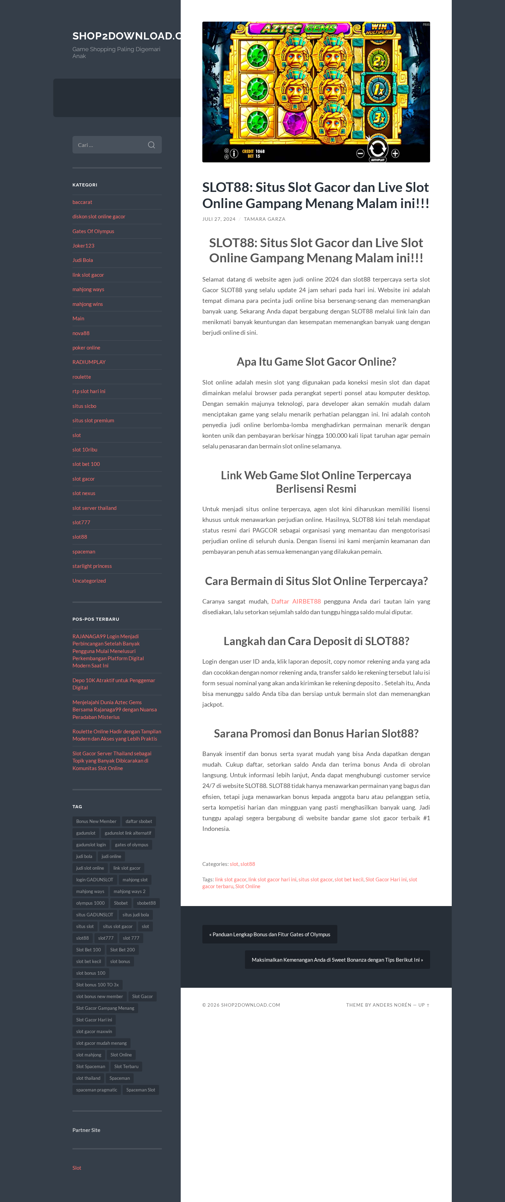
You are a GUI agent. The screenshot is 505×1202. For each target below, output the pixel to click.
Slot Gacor (142, 996)
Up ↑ (424, 1005)
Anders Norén (392, 1005)
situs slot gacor (118, 926)
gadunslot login (91, 844)
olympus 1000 (90, 903)
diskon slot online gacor (98, 216)
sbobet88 (146, 903)
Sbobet (121, 903)
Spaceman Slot (140, 1089)
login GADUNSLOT (94, 879)
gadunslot (86, 833)
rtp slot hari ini (88, 391)
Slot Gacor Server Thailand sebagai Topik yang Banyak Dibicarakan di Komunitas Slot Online (112, 760)
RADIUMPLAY (88, 362)
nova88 (81, 333)
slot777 (81, 522)
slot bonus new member (99, 996)
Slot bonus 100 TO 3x (97, 984)
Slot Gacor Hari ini (94, 1019)
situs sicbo (84, 406)
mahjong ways (88, 289)
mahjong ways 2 (130, 891)
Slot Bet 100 (88, 949)
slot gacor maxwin (94, 1031)
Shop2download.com (136, 36)
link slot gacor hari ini (272, 879)
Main (78, 318)
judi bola (84, 856)
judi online (111, 856)
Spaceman (120, 1078)
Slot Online (121, 1054)
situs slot (85, 926)
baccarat (82, 202)
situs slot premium (93, 420)
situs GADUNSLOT (94, 914)
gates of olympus (131, 844)
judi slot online (90, 868)
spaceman (83, 551)
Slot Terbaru (126, 1066)
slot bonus (120, 961)
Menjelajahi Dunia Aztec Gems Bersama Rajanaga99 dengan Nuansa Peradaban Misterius (114, 709)
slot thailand (88, 1078)
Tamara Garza (265, 219)
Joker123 (83, 245)
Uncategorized (89, 580)
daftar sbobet (139, 821)
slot (76, 435)
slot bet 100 (86, 464)
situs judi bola (136, 914)
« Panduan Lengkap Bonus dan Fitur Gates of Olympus (269, 934)
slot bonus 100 (90, 973)
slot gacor (83, 479)
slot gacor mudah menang (101, 1043)
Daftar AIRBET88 (296, 601)
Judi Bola (82, 260)
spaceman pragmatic (96, 1089)
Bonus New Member (96, 821)
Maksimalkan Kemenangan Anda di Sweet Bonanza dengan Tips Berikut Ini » (337, 960)
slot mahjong (88, 1054)
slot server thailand (94, 508)
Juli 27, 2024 (219, 219)
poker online (86, 347)
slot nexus (84, 493)
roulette (81, 377)
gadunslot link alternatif (128, 833)
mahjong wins (87, 304)
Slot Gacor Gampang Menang (105, 1008)
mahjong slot (135, 879)
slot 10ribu (84, 449)
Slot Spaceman (90, 1066)
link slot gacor (88, 275)
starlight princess (92, 566)
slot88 (79, 537)
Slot (76, 1168)
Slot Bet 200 (122, 949)
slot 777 (131, 938)
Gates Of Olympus (93, 231)
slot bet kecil (88, 961)
